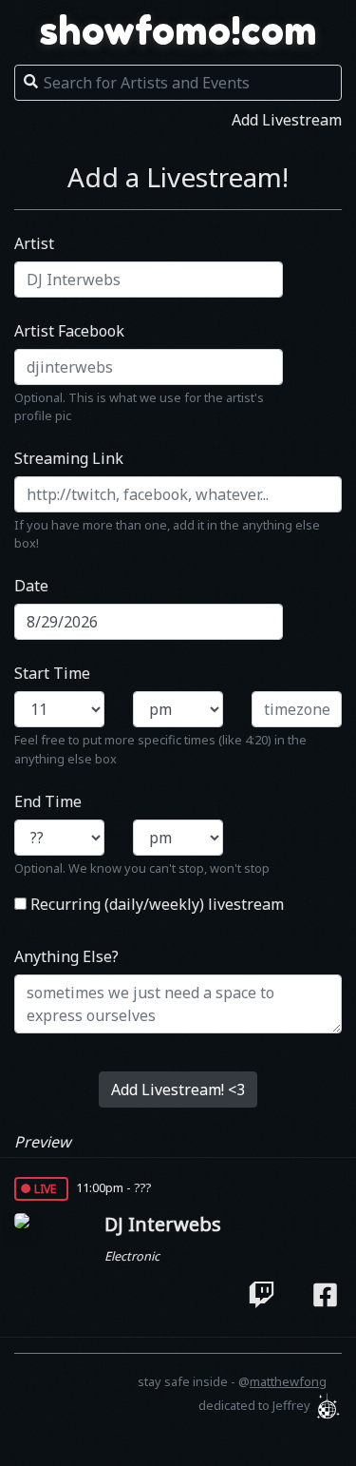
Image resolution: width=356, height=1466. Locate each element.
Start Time (52, 673)
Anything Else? (66, 956)
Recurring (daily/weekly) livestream (155, 904)
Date (31, 585)
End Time (48, 801)
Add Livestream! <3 (178, 1089)
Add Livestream (287, 119)
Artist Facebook (69, 330)
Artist (34, 243)
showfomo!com (178, 30)
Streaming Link (68, 458)
